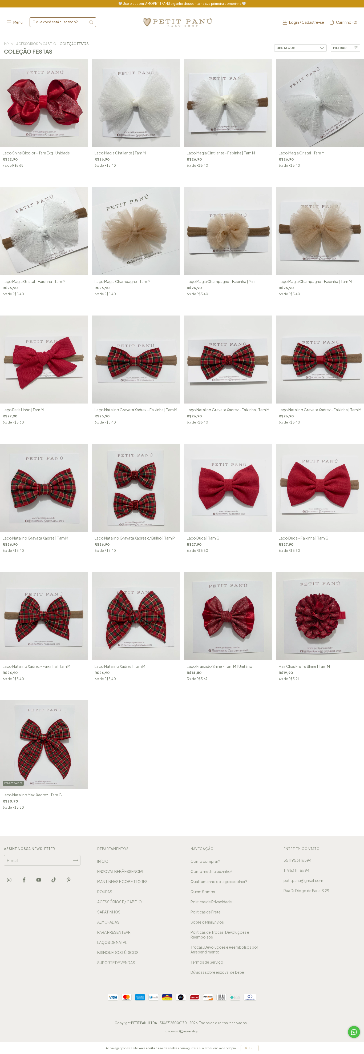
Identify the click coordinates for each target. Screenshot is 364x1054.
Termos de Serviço (207, 962)
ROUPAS (104, 891)
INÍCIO (102, 861)
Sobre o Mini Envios (207, 922)
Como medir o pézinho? (212, 871)
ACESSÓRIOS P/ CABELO (36, 44)
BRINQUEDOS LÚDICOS (118, 952)
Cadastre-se (313, 22)
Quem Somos (203, 891)
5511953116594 (298, 860)
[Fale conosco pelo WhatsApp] (354, 1032)
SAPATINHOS (108, 911)
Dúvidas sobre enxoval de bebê (217, 972)
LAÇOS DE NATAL (112, 942)
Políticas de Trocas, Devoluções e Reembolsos (220, 934)
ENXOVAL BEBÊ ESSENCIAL (120, 871)
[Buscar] (91, 22)
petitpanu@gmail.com (303, 880)
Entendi (250, 1048)
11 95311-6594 (296, 870)
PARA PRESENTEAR (114, 932)
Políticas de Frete (206, 911)
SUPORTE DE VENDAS (116, 962)
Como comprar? (205, 861)
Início (8, 44)
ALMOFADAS (108, 922)
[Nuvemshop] (182, 1031)
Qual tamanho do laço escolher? (219, 881)
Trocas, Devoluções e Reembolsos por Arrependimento (224, 949)
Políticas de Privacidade (211, 901)
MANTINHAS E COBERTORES (122, 881)
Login (294, 22)
